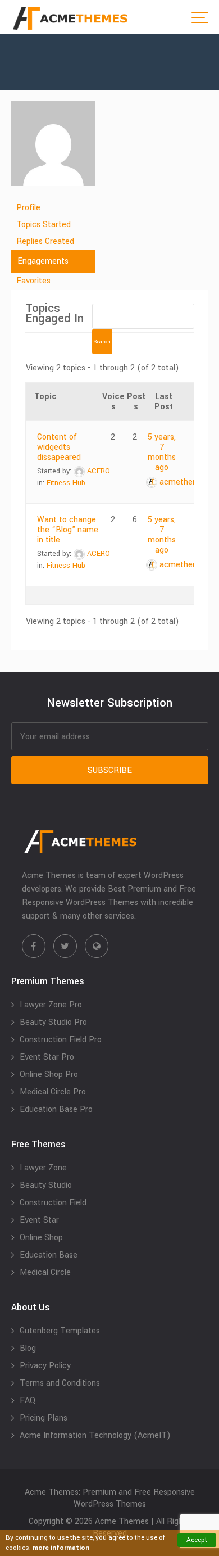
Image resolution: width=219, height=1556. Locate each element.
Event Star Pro (47, 1057)
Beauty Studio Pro (53, 1022)
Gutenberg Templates (60, 1331)
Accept (196, 1540)
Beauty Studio (46, 1185)
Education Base (48, 1255)
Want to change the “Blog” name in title (67, 530)
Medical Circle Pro (53, 1092)
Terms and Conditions (60, 1383)
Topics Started (43, 224)
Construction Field (53, 1203)
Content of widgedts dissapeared (59, 447)
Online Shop (41, 1237)
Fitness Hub (66, 483)
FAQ (27, 1400)
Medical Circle (45, 1272)
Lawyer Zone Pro (51, 1005)
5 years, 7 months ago (162, 452)
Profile (28, 208)
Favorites (33, 281)
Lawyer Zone (43, 1168)
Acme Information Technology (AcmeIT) (95, 1435)
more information (61, 1548)
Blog (28, 1348)
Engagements (43, 261)
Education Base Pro (56, 1109)
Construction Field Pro (61, 1040)
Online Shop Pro (49, 1074)
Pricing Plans (43, 1418)
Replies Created (45, 241)
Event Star (39, 1220)
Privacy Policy (45, 1366)
